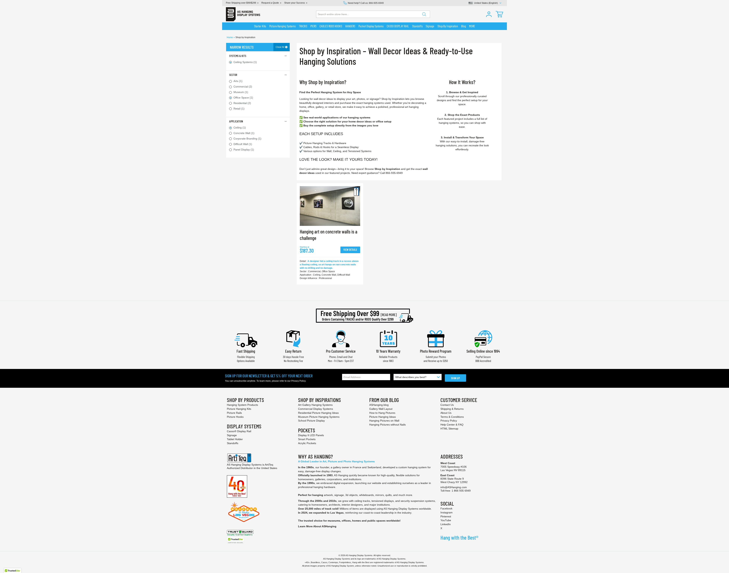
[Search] (424, 14)
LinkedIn (445, 524)
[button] (489, 14)
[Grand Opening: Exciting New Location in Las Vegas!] (244, 511)
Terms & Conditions (452, 416)
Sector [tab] (233, 74)
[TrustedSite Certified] (235, 540)
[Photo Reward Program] (435, 338)
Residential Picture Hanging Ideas (318, 412)
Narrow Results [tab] (242, 47)
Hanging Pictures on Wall (384, 420)
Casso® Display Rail (239, 431)
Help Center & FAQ (451, 424)
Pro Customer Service (341, 351)
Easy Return (293, 351)
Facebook (446, 508)
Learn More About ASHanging (317, 526)
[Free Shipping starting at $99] (364, 315)
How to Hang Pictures (382, 412)
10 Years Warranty (388, 351)
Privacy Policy (298, 381)
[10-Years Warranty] (388, 338)
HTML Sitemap (449, 428)
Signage (232, 435)
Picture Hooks (235, 416)
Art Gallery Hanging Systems (315, 404)
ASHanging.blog (379, 404)
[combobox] (373, 14)
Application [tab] (236, 121)
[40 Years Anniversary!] (237, 486)
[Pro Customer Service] (340, 338)
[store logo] (243, 14)
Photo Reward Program (435, 351)
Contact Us (447, 404)
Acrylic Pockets (307, 443)
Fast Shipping (246, 351)
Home (230, 37)
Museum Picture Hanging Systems (318, 416)
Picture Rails (234, 412)
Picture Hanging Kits (239, 408)
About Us (445, 412)
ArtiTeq (269, 464)
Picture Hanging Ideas (382, 416)
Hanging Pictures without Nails (387, 424)
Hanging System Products (242, 404)
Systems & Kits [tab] (237, 56)
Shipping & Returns (452, 408)
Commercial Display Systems (315, 408)
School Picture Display (311, 420)
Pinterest (445, 516)
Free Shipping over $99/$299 (241, 3)
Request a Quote (270, 3)
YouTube (445, 520)
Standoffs (232, 443)
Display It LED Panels (311, 435)
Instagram (446, 512)
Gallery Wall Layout (380, 408)
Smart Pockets (307, 439)
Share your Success (294, 3)
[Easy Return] (293, 338)
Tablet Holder (235, 439)
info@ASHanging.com (453, 487)
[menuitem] (260, 26)
